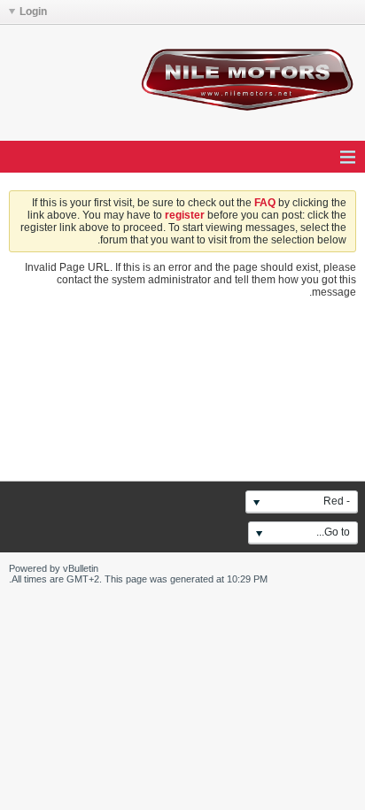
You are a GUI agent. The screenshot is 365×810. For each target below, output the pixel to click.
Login (33, 11)
